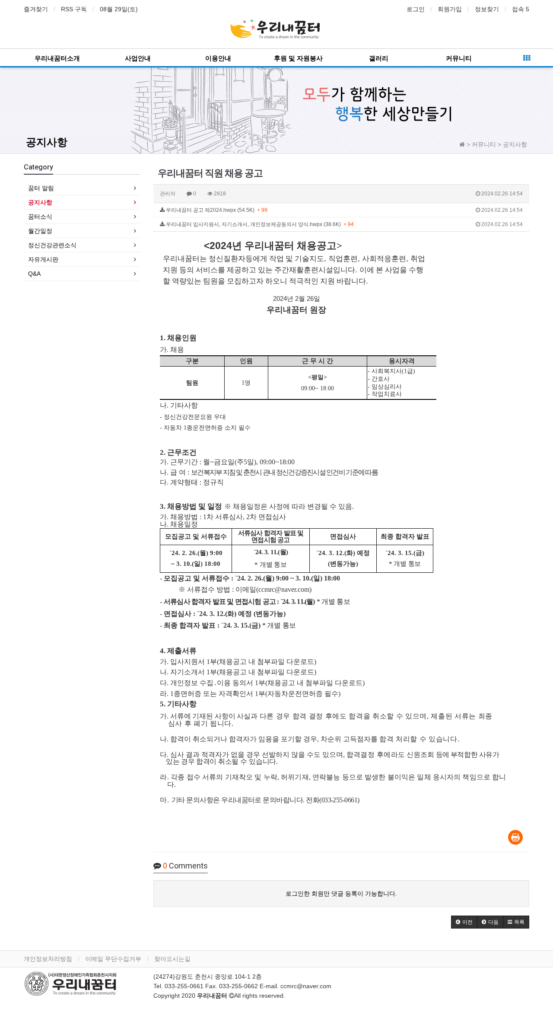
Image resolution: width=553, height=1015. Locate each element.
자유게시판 (43, 259)
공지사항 (46, 142)
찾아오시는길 (172, 958)
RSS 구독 (74, 9)
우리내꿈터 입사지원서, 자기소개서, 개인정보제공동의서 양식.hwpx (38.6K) (344, 224)
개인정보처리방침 (48, 958)
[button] (464, 922)
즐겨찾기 (36, 9)
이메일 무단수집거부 (113, 958)
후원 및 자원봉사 (298, 58)
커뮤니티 (459, 58)
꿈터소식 (40, 216)
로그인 (416, 9)
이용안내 (218, 58)
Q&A (34, 273)
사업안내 (138, 58)
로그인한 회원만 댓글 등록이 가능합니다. (341, 893)
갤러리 (378, 58)
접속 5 (520, 9)
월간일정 (40, 230)
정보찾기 (487, 9)
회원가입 (450, 9)
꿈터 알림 (41, 188)
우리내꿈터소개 (57, 58)
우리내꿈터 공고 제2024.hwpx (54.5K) (344, 210)
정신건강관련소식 (52, 245)
